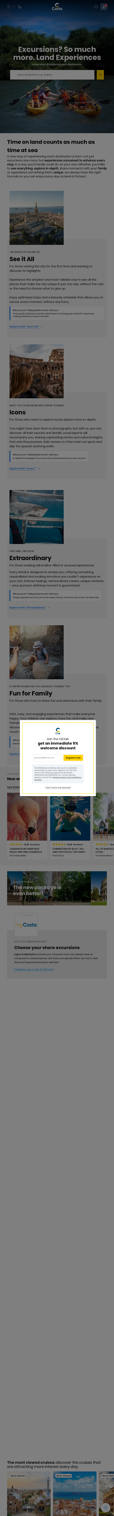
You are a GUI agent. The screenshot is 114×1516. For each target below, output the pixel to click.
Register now (73, 757)
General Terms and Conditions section (57, 778)
